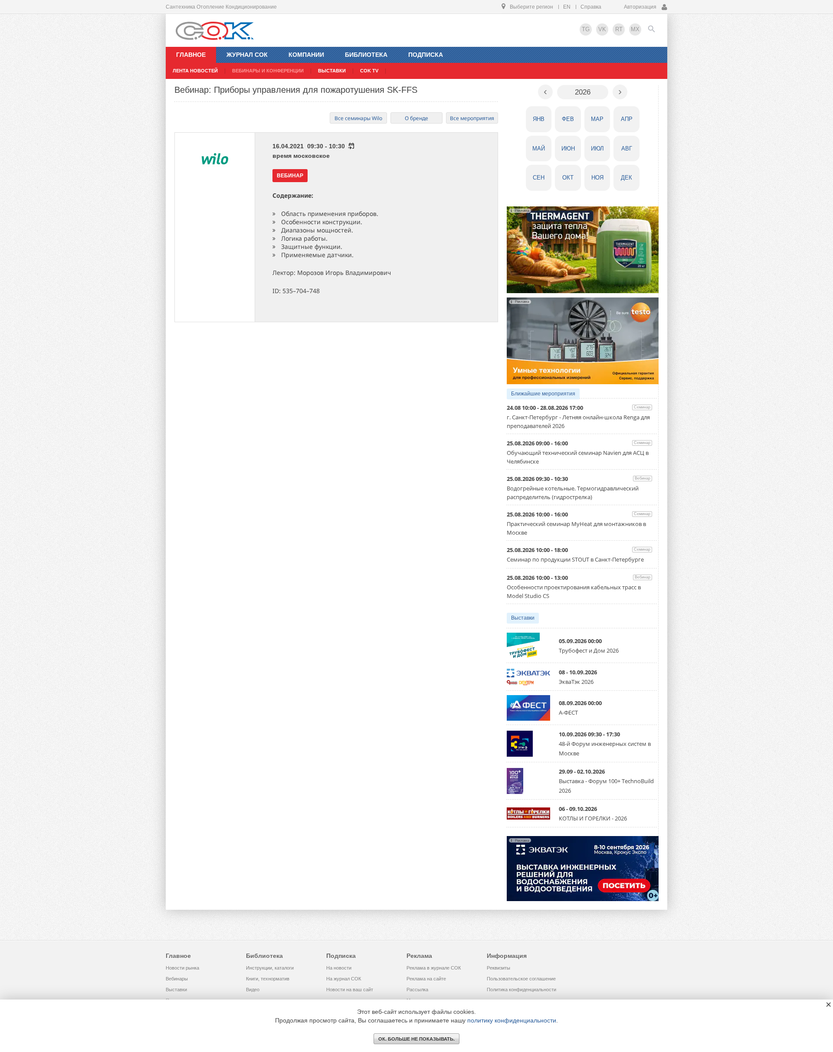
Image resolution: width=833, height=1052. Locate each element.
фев (568, 119)
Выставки (523, 618)
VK (602, 29)
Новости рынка (182, 967)
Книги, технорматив (267, 978)
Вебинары (177, 978)
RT (619, 29)
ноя (597, 177)
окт (568, 177)
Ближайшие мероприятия (543, 394)
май (538, 148)
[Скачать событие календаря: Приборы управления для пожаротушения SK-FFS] (351, 146)
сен (538, 177)
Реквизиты (498, 967)
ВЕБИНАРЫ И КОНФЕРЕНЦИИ (268, 70)
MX (635, 29)
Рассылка (417, 989)
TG (586, 29)
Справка (590, 7)
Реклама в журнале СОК (434, 967)
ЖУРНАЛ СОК (247, 54)
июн (568, 148)
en (567, 7)
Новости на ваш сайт (349, 989)
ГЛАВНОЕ (191, 54)
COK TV (369, 70)
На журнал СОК (343, 978)
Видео (252, 989)
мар (597, 119)
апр (627, 119)
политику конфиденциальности (511, 1020)
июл (597, 148)
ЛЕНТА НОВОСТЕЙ (195, 70)
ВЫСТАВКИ (332, 70)
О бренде (416, 118)
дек (626, 177)
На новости (338, 967)
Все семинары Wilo (358, 118)
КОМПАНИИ (306, 54)
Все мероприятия (472, 118)
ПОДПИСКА (425, 54)
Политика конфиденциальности (521, 989)
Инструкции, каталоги (270, 967)
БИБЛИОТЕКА (366, 54)
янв (538, 119)
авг (626, 148)
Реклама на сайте (426, 978)
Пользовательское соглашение (521, 978)
